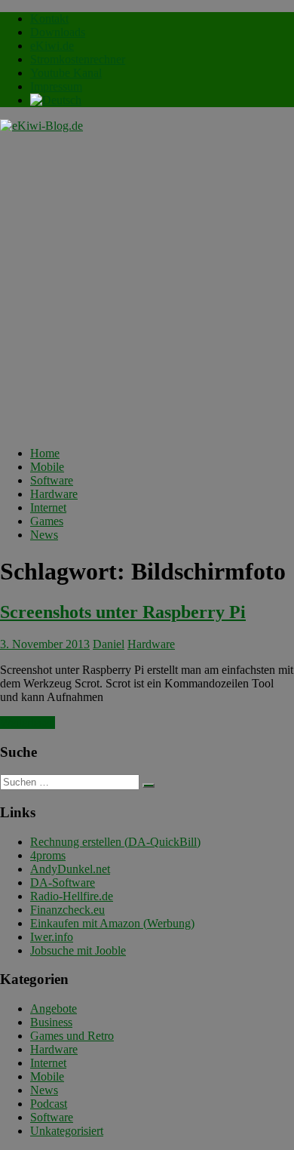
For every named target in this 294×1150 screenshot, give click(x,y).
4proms (48, 855)
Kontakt (49, 18)
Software (51, 480)
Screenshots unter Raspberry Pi (123, 612)
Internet (48, 507)
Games (46, 521)
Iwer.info (51, 936)
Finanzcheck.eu (67, 909)
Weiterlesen (27, 722)
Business (51, 1022)
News (44, 534)
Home (45, 453)
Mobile (47, 466)
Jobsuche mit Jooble (78, 950)
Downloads (57, 32)
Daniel (108, 644)
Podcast (48, 1103)
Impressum (56, 86)
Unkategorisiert (66, 1130)
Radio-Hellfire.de (71, 896)
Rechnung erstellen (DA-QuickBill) (115, 841)
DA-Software (62, 882)
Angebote (53, 1008)
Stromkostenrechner (77, 59)
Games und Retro (72, 1035)
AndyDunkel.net (70, 868)
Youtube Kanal (66, 72)
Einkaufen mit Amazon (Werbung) (112, 923)
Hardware (54, 493)
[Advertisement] (147, 287)
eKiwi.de (52, 45)
